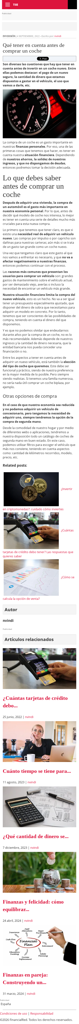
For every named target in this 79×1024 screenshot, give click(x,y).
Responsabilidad (41, 1013)
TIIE (15, 4)
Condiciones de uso (13, 1013)
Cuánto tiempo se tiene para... (37, 771)
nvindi (57, 36)
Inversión (9, 36)
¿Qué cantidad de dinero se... (36, 836)
